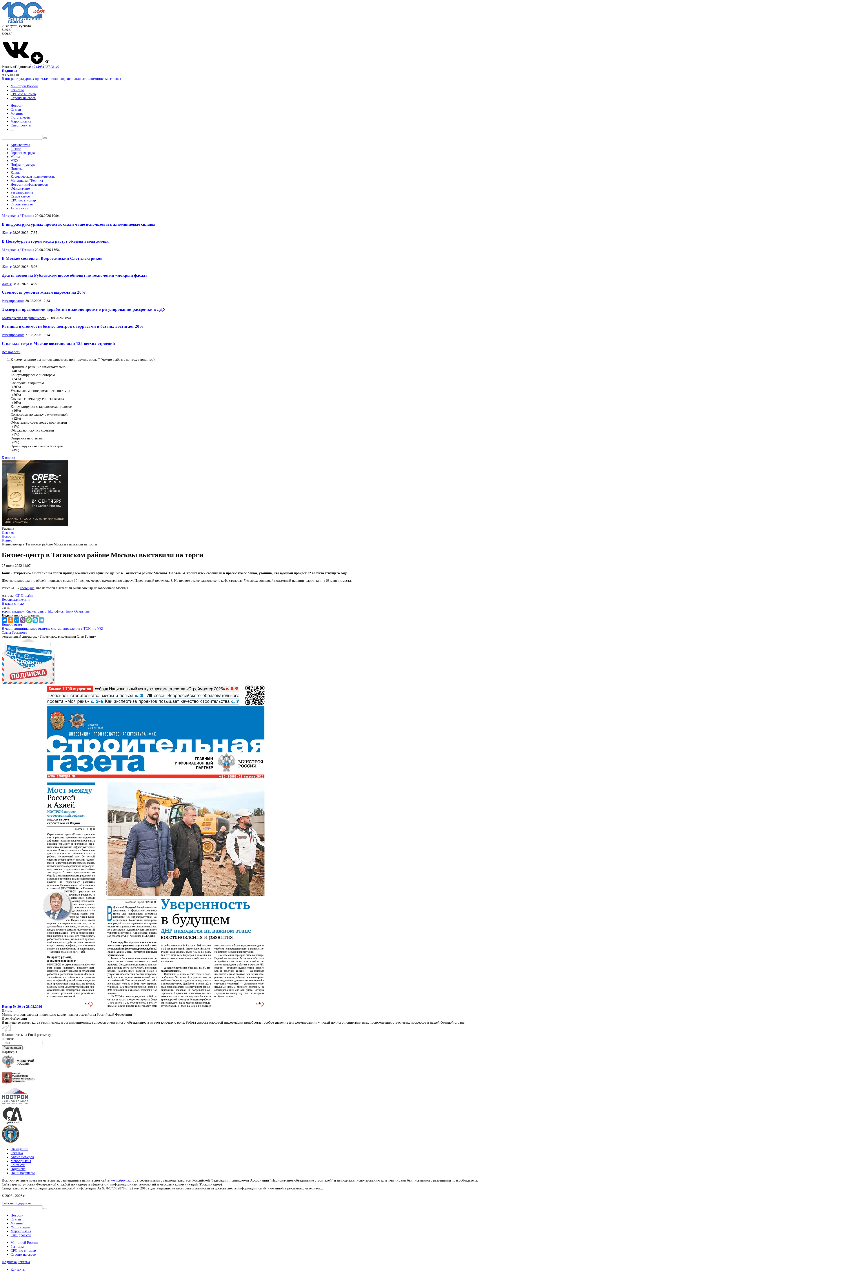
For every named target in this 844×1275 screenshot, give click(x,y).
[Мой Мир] (16, 620)
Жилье (15, 157)
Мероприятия (21, 1161)
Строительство (22, 204)
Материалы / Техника (27, 180)
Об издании (19, 1149)
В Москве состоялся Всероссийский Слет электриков (52, 258)
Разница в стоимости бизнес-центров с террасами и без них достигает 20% (73, 326)
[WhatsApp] (29, 620)
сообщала (27, 588)
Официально (20, 188)
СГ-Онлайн (24, 595)
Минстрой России (24, 86)
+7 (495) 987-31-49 (45, 67)
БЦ (50, 611)
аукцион (18, 611)
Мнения (17, 1223)
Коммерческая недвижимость (33, 176)
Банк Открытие (77, 611)
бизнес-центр (36, 611)
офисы (59, 611)
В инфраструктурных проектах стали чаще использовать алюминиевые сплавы (61, 78)
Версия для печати (16, 599)
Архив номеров (22, 1157)
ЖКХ (15, 161)
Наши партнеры (23, 1173)
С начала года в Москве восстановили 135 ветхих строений (58, 343)
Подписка (18, 1169)
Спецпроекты (21, 1235)
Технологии (20, 208)
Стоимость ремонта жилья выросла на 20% (44, 292)
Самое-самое (20, 196)
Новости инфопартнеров (29, 184)
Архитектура (20, 145)
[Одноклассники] (10, 620)
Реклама (17, 1153)
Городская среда (23, 153)
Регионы (17, 90)
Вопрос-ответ (12, 624)
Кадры (15, 172)
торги (6, 611)
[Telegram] (41, 620)
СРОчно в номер (23, 94)
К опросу (9, 457)
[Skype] (35, 620)
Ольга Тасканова (14, 632)
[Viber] (22, 620)
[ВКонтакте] (4, 620)
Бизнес (16, 149)
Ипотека (17, 168)
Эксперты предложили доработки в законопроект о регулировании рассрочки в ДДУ (84, 309)
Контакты (18, 1165)
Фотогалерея (20, 1227)
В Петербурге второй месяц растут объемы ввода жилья (55, 241)
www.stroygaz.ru (122, 1180)
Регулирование (22, 192)
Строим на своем (23, 98)
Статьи (16, 1219)
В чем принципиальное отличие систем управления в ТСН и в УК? (53, 628)
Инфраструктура (23, 164)
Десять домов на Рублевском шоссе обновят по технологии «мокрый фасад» (74, 275)
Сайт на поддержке (16, 1203)
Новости (17, 1215)
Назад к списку (13, 603)
